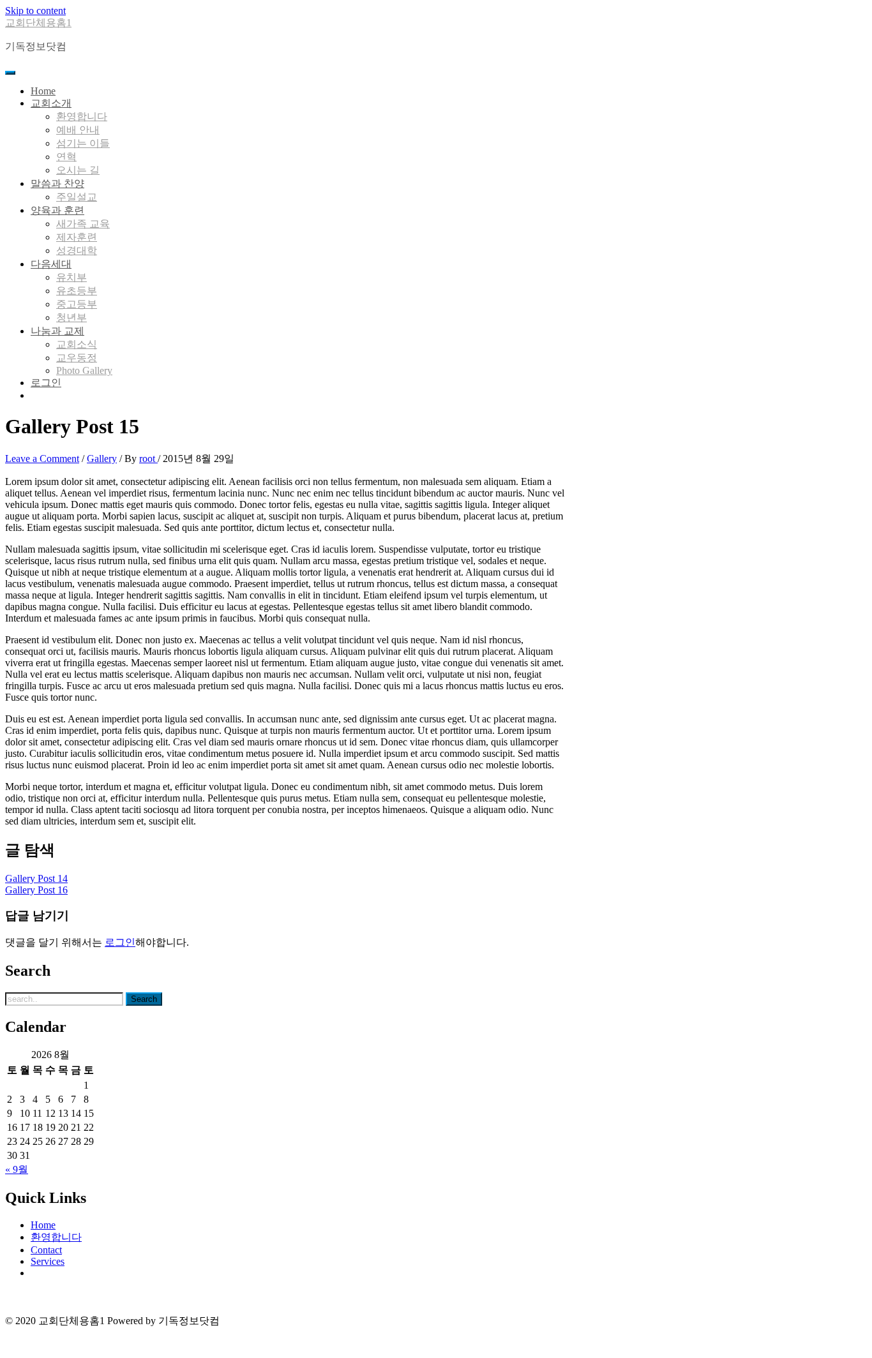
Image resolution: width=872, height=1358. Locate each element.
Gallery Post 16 (36, 889)
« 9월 (16, 1169)
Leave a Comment (42, 458)
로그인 (120, 942)
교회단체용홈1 (38, 22)
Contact (46, 1249)
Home (43, 1225)
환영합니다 (56, 1237)
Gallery (102, 458)
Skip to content (35, 10)
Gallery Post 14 (36, 878)
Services (47, 1261)
